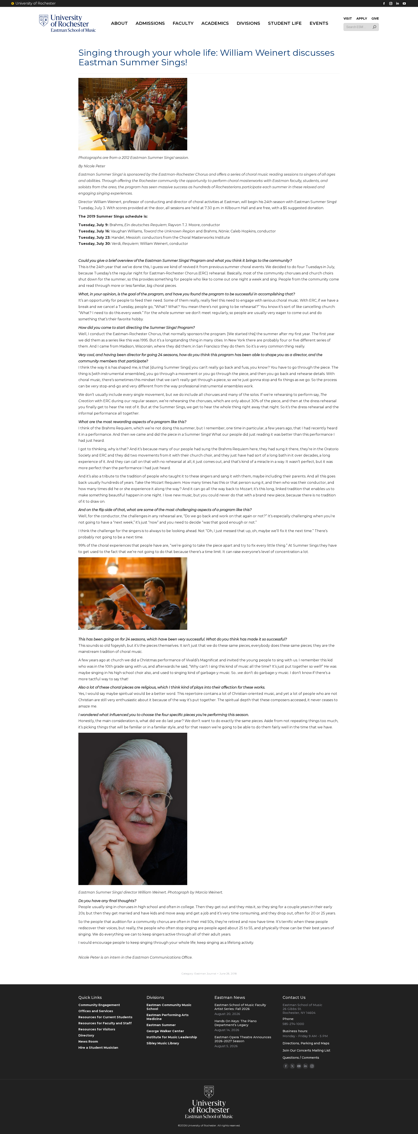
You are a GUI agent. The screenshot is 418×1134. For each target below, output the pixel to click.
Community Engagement (99, 1005)
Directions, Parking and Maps (306, 1043)
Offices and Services (95, 1011)
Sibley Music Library (163, 1043)
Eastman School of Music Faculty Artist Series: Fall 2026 (240, 1007)
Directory (86, 1035)
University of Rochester (35, 3)
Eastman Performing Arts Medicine (168, 1017)
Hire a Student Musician (98, 1048)
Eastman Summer (161, 1025)
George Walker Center (165, 1031)
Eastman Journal (205, 973)
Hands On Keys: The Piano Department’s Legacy (235, 1023)
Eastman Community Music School (169, 1007)
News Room (88, 1041)
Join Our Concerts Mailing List (306, 1050)
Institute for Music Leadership (172, 1037)
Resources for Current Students (105, 1017)
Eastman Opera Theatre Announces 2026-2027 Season (242, 1039)
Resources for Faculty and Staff (105, 1023)
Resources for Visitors (96, 1029)
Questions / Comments (301, 1058)
